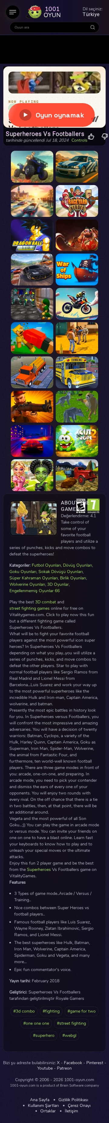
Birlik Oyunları (73, 578)
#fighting (51, 1011)
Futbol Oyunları (46, 565)
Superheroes (39, 869)
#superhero (43, 1035)
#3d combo (24, 1011)
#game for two (82, 1011)
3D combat (45, 602)
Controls (79, 140)
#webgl (69, 1035)
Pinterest (94, 1063)
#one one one (36, 1023)
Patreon (64, 1068)
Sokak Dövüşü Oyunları (60, 572)
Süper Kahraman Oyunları (33, 578)
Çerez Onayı (79, 1105)
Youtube (45, 1068)
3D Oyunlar (58, 584)
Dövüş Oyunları (77, 565)
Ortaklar (48, 1111)
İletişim (71, 1111)
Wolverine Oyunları (27, 584)
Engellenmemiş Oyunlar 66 (34, 591)
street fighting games (29, 608)
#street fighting (71, 1023)
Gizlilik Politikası (73, 1100)
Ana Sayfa (39, 1100)
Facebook (73, 1063)
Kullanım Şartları (43, 1105)
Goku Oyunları (22, 572)
